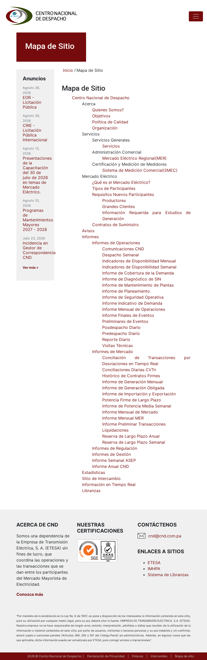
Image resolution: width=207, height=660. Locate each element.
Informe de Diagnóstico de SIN (131, 279)
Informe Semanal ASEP (114, 460)
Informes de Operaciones (116, 242)
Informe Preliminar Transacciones (134, 424)
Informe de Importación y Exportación (139, 393)
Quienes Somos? (108, 109)
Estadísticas (93, 472)
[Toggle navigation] (196, 16)
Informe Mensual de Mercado (130, 411)
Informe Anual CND (110, 466)
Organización (104, 127)
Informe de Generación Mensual (132, 381)
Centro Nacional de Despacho (101, 97)
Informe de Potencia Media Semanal (136, 405)
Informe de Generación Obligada (133, 387)
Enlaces (137, 656)
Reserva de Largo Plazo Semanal (133, 442)
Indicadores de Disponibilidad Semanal (139, 266)
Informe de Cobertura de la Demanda (138, 272)
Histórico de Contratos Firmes (131, 375)
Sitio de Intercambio (101, 478)
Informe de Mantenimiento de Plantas (138, 285)
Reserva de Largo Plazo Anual (131, 436)
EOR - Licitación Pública (32, 102)
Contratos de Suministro (115, 224)
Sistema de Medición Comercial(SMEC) (139, 170)
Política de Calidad (110, 121)
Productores (114, 200)
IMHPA (154, 568)
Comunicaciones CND (123, 248)
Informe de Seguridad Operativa (133, 297)
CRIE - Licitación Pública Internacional (35, 133)
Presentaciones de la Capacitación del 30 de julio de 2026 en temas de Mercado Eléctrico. (37, 175)
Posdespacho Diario (121, 327)
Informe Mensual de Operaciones (133, 309)
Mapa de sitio (184, 656)
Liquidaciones (115, 430)
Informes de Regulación (114, 448)
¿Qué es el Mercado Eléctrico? (121, 182)
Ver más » (30, 267)
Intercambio (159, 656)
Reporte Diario (116, 339)
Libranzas (91, 490)
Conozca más (29, 594)
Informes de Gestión (111, 454)
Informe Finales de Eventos (128, 315)
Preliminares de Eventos (125, 321)
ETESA (154, 562)
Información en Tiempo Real (109, 484)
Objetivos (101, 115)
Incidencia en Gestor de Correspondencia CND (39, 250)
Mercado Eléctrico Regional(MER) (134, 158)
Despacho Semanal (120, 254)
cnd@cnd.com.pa (164, 535)
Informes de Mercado (112, 351)
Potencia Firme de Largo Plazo (131, 399)
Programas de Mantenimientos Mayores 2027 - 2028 (38, 220)
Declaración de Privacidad (105, 656)
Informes (90, 236)
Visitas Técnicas (117, 345)
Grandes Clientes (118, 206)
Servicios (111, 146)
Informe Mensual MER (123, 418)
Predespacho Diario (121, 333)
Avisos (88, 230)
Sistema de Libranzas (168, 574)
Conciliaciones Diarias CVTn (129, 369)
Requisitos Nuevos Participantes (123, 194)
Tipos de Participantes (113, 188)
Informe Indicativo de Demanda (132, 303)
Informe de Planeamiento (126, 291)
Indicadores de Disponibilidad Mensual (139, 260)
